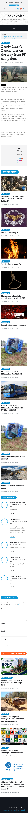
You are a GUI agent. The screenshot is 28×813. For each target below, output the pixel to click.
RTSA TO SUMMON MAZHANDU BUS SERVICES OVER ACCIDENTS (12, 408)
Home (4, 34)
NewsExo (13, 810)
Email (3, 631)
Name (3, 623)
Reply (12, 513)
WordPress (6, 810)
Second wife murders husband (13, 325)
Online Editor (5, 63)
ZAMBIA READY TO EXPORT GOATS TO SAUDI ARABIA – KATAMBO (12, 199)
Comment (4, 609)
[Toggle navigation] (14, 27)
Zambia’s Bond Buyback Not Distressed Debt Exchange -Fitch (12, 682)
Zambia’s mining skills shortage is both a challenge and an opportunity (12, 719)
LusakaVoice (14, 16)
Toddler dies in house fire (11, 264)
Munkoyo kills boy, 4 (9, 233)
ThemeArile (21, 810)
